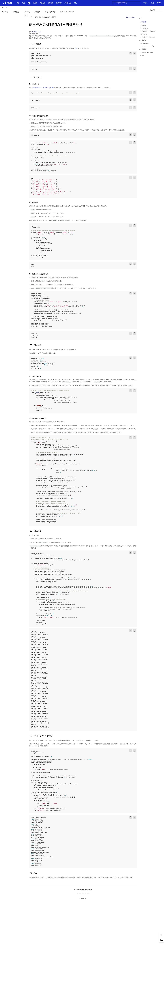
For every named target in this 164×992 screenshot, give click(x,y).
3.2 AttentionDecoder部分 (147, 46)
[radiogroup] (83, 893)
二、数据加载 (142, 25)
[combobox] (128, 3)
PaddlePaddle (36, 32)
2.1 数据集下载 (144, 28)
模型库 (35, 3)
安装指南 (5, 12)
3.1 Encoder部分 (145, 43)
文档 (29, 3)
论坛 (152, 3)
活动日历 (59, 3)
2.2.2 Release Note (67, 12)
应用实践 (27, 12)
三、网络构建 (142, 40)
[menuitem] (152, 3)
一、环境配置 (142, 22)
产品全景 (42, 3)
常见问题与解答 (50, 12)
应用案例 (50, 3)
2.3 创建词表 (144, 34)
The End (141, 55)
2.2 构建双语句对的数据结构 (148, 31)
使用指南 (16, 12)
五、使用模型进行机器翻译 (146, 52)
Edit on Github (130, 17)
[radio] (77, 893)
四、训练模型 (142, 49)
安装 (18, 3)
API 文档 (37, 12)
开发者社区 (67, 3)
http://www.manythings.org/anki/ (43, 87)
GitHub (159, 3)
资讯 (75, 3)
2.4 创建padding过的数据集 (148, 37)
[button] (29, 3)
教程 (23, 3)
